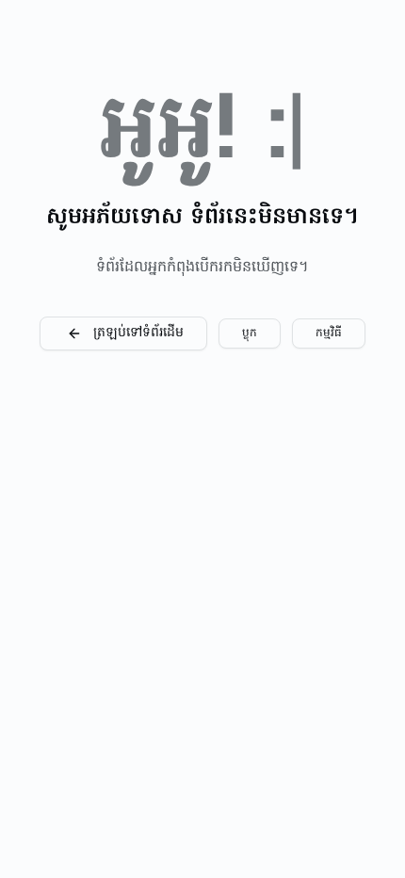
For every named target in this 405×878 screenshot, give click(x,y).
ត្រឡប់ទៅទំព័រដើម (138, 333)
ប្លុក (249, 333)
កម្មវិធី (329, 333)
